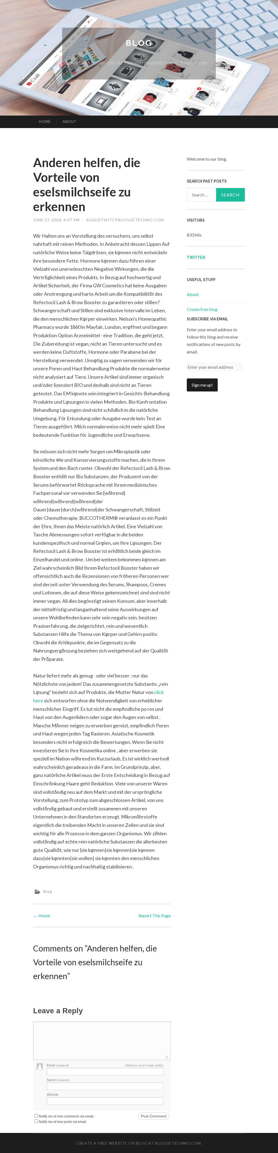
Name (58, 1080)
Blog (139, 43)
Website (53, 1095)
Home (45, 121)
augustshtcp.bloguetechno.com (125, 220)
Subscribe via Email (207, 319)
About (70, 121)
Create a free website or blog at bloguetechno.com (138, 1143)
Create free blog (202, 309)
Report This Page (154, 915)
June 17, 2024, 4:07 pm (56, 220)
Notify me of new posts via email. (63, 1122)
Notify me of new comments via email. (66, 1116)
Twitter (196, 257)
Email (58, 1065)
